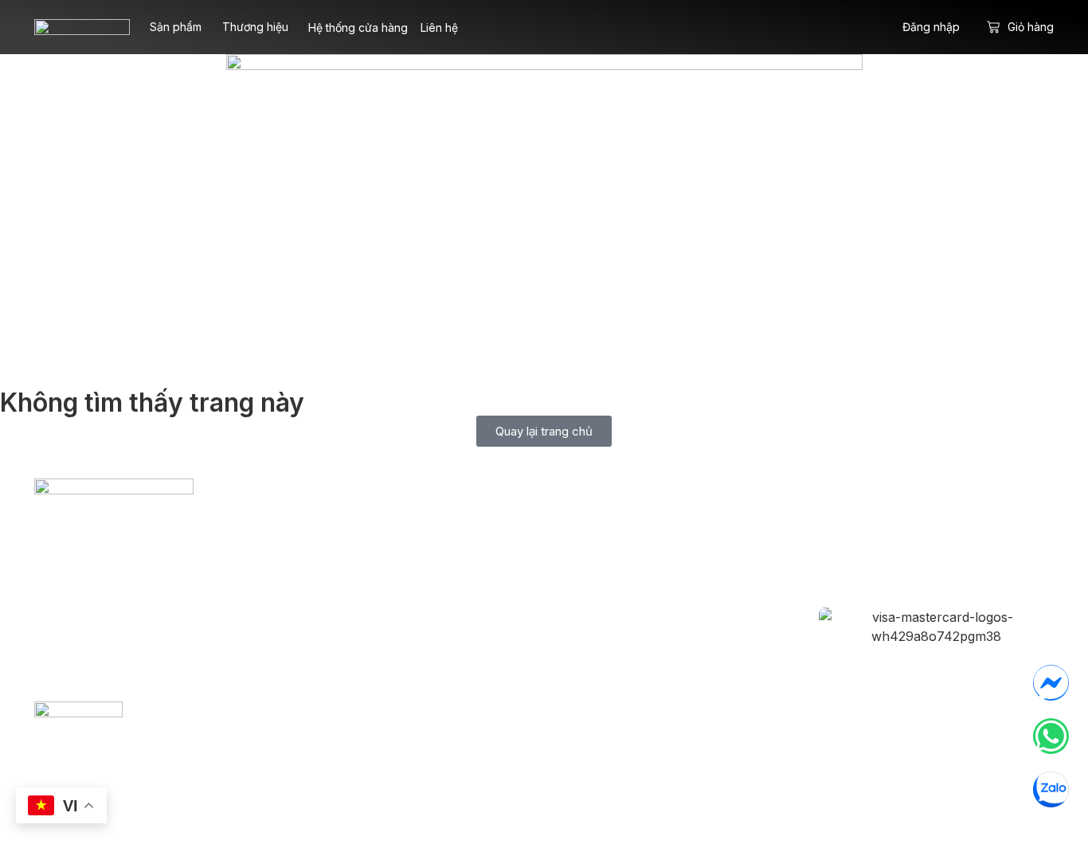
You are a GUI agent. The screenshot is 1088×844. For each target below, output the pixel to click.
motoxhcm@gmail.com (144, 594)
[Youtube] (1015, 540)
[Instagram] (909, 540)
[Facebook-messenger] (1051, 683)
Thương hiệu (255, 26)
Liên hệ (439, 27)
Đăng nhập (931, 26)
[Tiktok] (962, 540)
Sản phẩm (176, 26)
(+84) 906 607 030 (185, 624)
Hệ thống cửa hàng (358, 27)
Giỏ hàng (1031, 26)
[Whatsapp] (1051, 736)
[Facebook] (857, 540)
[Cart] (993, 27)
